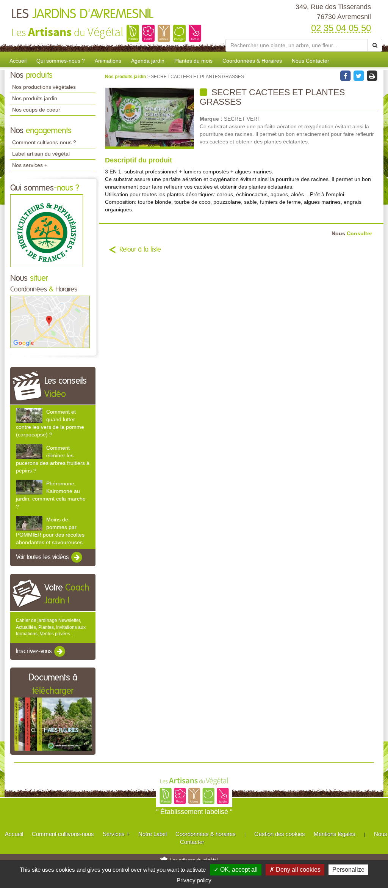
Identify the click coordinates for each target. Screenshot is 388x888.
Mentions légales (334, 834)
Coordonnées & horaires (205, 834)
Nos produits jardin (34, 98)
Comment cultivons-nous (63, 834)
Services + (116, 834)
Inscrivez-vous (34, 651)
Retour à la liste (140, 249)
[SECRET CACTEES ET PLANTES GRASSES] (149, 118)
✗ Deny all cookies (295, 869)
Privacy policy (194, 880)
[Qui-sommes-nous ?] (46, 230)
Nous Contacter (310, 61)
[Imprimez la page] (372, 75)
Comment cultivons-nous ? (44, 142)
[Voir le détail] (29, 415)
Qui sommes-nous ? (60, 61)
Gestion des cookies (279, 834)
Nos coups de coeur (36, 110)
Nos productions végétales (44, 87)
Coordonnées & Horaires (252, 61)
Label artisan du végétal (41, 154)
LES (82, 14)
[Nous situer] (50, 321)
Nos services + (29, 165)
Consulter (352, 233)
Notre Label (152, 834)
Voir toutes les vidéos (43, 557)
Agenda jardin (147, 61)
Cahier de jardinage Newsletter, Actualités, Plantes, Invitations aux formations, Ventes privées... (51, 627)
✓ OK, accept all (236, 869)
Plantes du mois (193, 61)
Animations (108, 61)
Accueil (18, 61)
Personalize (348, 869)
